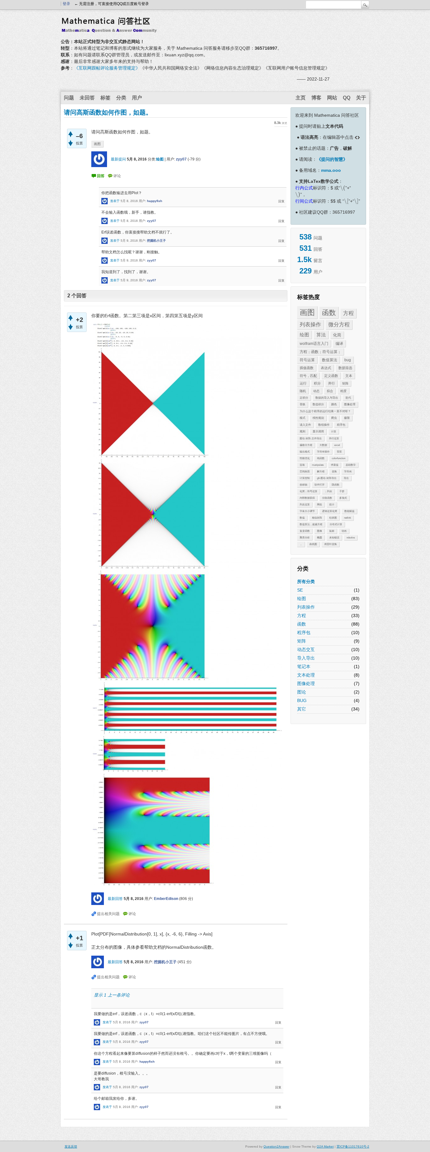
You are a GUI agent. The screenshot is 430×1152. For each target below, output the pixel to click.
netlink (347, 517)
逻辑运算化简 (329, 511)
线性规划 (318, 417)
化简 (337, 335)
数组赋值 (349, 511)
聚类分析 (305, 537)
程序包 (341, 424)
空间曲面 (305, 471)
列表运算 (305, 504)
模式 (302, 417)
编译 (339, 343)
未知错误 (334, 537)
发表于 (115, 201)
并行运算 (334, 438)
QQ (346, 97)
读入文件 (305, 424)
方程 (348, 313)
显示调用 (318, 431)
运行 (303, 383)
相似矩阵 (317, 517)
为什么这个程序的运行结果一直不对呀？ (325, 411)
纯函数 (321, 458)
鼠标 (331, 531)
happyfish (154, 201)
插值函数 (307, 368)
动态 (316, 391)
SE (300, 590)
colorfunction (338, 458)
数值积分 (318, 404)
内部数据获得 (307, 498)
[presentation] (342, 187)
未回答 (87, 97)
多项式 (343, 498)
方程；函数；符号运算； (320, 352)
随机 (303, 391)
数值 (302, 517)
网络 (319, 504)
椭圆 (319, 537)
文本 (348, 376)
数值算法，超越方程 (311, 524)
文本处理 (306, 674)
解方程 (321, 471)
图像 (319, 531)
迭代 (348, 397)
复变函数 (305, 531)
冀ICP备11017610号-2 (353, 1146)
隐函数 (335, 484)
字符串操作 (323, 451)
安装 (339, 451)
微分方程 (339, 325)
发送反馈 (71, 1146)
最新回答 (115, 898)
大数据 (323, 445)
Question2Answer (276, 1146)
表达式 (326, 368)
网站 (332, 97)
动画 (344, 531)
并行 (331, 383)
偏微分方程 (306, 445)
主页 (301, 97)
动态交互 (306, 649)
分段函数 (327, 498)
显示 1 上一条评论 (112, 994)
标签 (105, 97)
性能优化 (305, 458)
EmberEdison (166, 898)
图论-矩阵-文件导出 (311, 438)
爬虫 (334, 417)
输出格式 (305, 451)
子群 (341, 491)
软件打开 (319, 484)
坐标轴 (303, 484)
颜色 (334, 404)
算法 (321, 334)
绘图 (304, 334)
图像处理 (349, 404)
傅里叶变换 (330, 544)
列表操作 (310, 325)
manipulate (318, 465)
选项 (302, 465)
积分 (317, 383)
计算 (333, 431)
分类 (121, 97)
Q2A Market (325, 1146)
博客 (316, 97)
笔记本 (303, 666)
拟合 (330, 391)
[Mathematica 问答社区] (111, 29)
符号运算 (307, 360)
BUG (302, 700)
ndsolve (351, 537)
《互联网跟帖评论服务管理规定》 (107, 67)
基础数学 (351, 465)
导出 (346, 478)
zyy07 (181, 159)
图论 (301, 691)
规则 (302, 431)
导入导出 (306, 657)
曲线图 (313, 544)
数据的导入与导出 (326, 397)
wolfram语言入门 (314, 343)
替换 (302, 404)
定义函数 (331, 376)
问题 (69, 97)
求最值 (334, 465)
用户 (137, 97)
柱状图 (333, 517)
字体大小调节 (307, 511)
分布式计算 (336, 524)
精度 (343, 391)
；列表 (328, 491)
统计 (331, 504)
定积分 (304, 397)
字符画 (348, 471)
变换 (334, 471)
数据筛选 (345, 368)
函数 (329, 313)
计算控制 (305, 478)
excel (337, 445)
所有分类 (306, 581)
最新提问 (118, 159)
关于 (361, 97)
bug (347, 360)
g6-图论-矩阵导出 (327, 478)
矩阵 (345, 383)
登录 (66, 4)
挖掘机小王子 (156, 240)
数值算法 (329, 360)
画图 (307, 312)
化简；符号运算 (308, 491)
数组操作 (324, 424)
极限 (347, 417)
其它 (301, 708)
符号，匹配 (308, 376)
